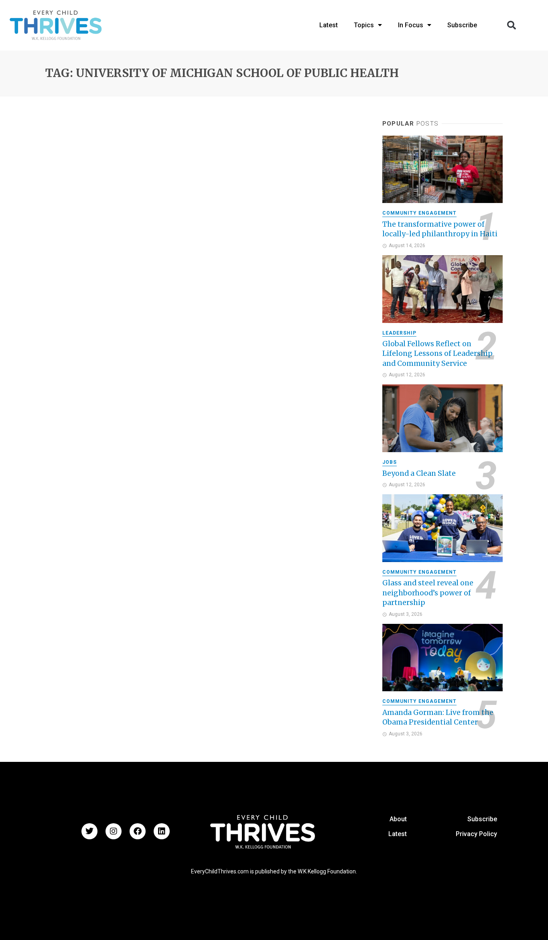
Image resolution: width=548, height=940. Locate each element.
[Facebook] (138, 831)
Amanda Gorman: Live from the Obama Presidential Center (437, 717)
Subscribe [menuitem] (462, 25)
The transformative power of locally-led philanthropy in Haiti (439, 229)
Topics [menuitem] (364, 25)
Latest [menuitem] (328, 25)
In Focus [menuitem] (410, 25)
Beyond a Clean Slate (419, 473)
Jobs (389, 462)
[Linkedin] (162, 831)
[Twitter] (89, 831)
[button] (511, 25)
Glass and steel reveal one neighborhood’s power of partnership (427, 593)
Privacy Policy (476, 834)
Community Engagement (419, 213)
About (398, 819)
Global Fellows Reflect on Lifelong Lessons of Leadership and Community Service (437, 353)
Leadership (399, 333)
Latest (397, 834)
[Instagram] (114, 831)
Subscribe (482, 819)
